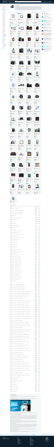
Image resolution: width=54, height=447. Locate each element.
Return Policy (31, 442)
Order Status (31, 439)
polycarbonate (26, 431)
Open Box (4, 44)
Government (18, 442)
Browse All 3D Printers (4, 4)
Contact (31, 438)
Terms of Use (31, 444)
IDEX (4, 37)
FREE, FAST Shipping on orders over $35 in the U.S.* (6, 0)
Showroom (18, 439)
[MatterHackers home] (5, 1)
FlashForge (4, 18)
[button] (11, 1)
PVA (11, 418)
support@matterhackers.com (5, 438)
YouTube (47, 434)
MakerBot (4, 22)
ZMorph (4, 31)
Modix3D (4, 24)
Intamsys (4, 20)
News (18, 438)
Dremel (4, 17)
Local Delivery (31, 440)
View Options (11, 46)
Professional (19, 440)
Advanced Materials (5, 35)
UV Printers (4, 12)
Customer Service (12, 0)
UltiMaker (4, 29)
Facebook (42, 434)
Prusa (4, 26)
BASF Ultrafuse (33, 431)
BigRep (4, 15)
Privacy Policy (31, 443)
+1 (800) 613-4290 (15, 0)
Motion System (3, 40)
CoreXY (4, 41)
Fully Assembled (5, 39)
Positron (4, 25)
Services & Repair (19, 443)
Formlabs (4, 19)
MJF (3, 11)
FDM (4, 9)
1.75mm (4, 46)
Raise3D (4, 27)
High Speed (4, 33)
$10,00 (21, 412)
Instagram (44, 434)
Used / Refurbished (5, 43)
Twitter (43, 434)
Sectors (3, 5)
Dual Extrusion (4, 36)
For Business (4, 7)
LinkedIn (45, 434)
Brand (2, 13)
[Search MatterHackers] (41, 1)
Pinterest (46, 434)
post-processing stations (32, 417)
